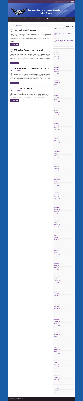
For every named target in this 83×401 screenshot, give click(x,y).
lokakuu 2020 (56, 166)
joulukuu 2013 (56, 332)
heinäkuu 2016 (56, 267)
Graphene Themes (17, 399)
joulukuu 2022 (56, 118)
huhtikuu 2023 (56, 114)
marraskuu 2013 (57, 334)
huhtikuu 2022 (56, 131)
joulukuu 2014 (56, 306)
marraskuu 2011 (57, 381)
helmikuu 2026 (56, 62)
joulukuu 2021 (56, 140)
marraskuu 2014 (57, 308)
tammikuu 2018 (57, 228)
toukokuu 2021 (57, 151)
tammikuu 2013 (57, 353)
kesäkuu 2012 (56, 366)
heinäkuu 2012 (56, 364)
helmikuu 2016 (56, 278)
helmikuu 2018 (56, 226)
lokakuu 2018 (56, 211)
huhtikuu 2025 (56, 84)
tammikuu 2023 (57, 116)
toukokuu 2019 (57, 198)
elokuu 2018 (56, 215)
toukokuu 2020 (57, 174)
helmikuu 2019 (56, 202)
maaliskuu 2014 (57, 325)
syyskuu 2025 (56, 73)
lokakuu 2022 (56, 121)
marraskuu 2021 (57, 142)
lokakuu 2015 (56, 286)
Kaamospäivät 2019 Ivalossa (25, 30)
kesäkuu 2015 (56, 293)
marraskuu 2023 (57, 108)
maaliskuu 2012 (57, 373)
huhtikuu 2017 (56, 248)
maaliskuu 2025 (57, 86)
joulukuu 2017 (56, 230)
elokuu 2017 (56, 239)
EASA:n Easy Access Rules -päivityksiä (28, 50)
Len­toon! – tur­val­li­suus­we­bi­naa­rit (66, 18)
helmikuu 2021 (56, 157)
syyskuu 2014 (56, 312)
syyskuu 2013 (56, 338)
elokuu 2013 (56, 340)
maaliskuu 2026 (57, 60)
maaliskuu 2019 (57, 200)
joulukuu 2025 (56, 67)
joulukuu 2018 (56, 207)
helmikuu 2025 (56, 88)
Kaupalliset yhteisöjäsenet (51, 18)
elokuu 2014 (56, 314)
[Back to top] (80, 398)
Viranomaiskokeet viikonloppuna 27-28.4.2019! (32, 69)
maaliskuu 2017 (57, 250)
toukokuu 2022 (57, 129)
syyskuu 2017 (56, 237)
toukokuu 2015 (57, 295)
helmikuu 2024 (56, 103)
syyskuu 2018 (56, 213)
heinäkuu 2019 (56, 194)
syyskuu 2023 (56, 110)
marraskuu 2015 (57, 284)
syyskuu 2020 (56, 168)
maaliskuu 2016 (57, 276)
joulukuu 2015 (56, 282)
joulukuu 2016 (56, 256)
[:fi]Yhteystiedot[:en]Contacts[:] (32, 20)
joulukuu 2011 (56, 379)
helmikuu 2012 (56, 375)
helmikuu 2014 (56, 327)
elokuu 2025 (56, 75)
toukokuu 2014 (57, 321)
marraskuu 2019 (57, 187)
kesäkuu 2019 (56, 196)
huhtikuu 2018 (56, 222)
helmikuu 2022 (56, 136)
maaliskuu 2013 (57, 349)
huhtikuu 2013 (56, 347)
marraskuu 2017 (57, 233)
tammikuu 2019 (57, 205)
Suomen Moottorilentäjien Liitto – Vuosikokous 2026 (63, 31)
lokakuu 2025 (56, 71)
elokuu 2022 (56, 123)
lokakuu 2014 (56, 310)
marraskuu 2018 (57, 209)
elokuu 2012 (56, 362)
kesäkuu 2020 (56, 172)
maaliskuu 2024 (57, 101)
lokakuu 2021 (56, 144)
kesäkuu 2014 (56, 319)
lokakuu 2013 (56, 336)
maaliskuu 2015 (57, 299)
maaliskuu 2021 (57, 155)
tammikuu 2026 (57, 65)
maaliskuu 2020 (57, 179)
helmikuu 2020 (56, 181)
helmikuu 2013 (56, 351)
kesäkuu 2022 (56, 127)
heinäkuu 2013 (56, 342)
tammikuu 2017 (57, 254)
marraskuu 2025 (57, 69)
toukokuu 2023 (57, 112)
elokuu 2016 (56, 265)
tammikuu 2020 (57, 183)
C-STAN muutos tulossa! (23, 89)
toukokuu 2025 (57, 82)
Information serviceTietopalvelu (21, 18)
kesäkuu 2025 (56, 80)
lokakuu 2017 (56, 235)
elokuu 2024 (56, 95)
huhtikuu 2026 (56, 58)
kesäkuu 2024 (56, 97)
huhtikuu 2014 (56, 323)
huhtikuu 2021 (56, 153)
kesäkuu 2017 (56, 243)
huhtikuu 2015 (56, 297)
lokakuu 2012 (56, 360)
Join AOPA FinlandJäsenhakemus (37, 18)
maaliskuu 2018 (57, 224)
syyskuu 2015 (56, 289)
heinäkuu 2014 (56, 317)
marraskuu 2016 (57, 258)
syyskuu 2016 (56, 263)
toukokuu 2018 (57, 220)
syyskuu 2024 (56, 93)
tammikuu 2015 (57, 304)
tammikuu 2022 (57, 138)
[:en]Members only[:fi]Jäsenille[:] (16, 20)
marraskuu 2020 (57, 164)
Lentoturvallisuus (57, 388)
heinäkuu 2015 (56, 291)
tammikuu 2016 (57, 280)
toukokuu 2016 (57, 271)
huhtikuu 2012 (56, 370)
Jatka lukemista (15, 44)
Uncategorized (56, 390)
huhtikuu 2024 (56, 99)
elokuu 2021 (56, 146)
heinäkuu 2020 (56, 170)
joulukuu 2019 (56, 185)
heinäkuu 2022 (56, 125)
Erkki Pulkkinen (17, 31)
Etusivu (10, 18)
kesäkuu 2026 (56, 56)
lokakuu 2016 (56, 261)
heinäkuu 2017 (56, 241)
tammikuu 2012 (57, 377)
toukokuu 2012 (57, 368)
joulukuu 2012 (56, 355)
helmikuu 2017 (56, 252)
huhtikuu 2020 (56, 177)
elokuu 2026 (56, 52)
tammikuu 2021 (57, 159)
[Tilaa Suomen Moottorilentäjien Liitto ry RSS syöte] (9, 1)
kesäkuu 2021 (56, 149)
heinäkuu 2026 (56, 54)
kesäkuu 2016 (56, 269)
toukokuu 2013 (57, 345)
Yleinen (21, 31)
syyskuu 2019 (56, 192)
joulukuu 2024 (56, 90)
